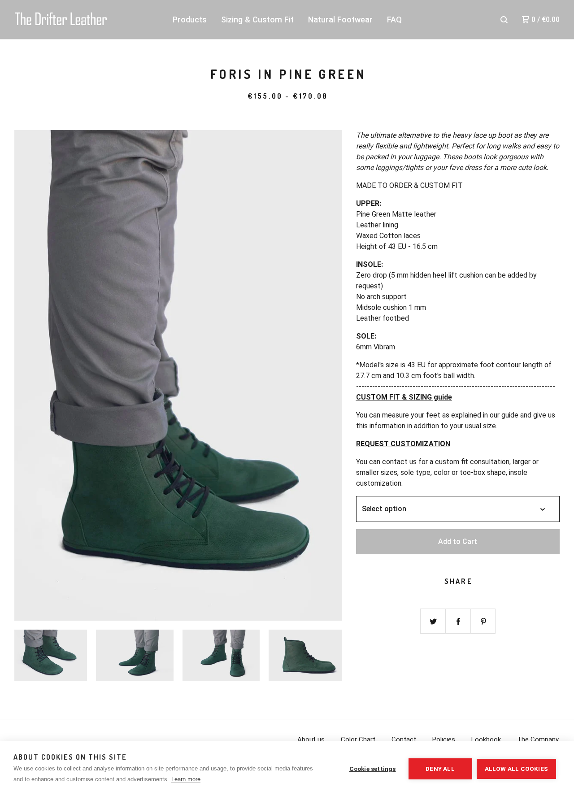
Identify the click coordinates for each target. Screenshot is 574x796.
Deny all (440, 768)
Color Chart (358, 739)
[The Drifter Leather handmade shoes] (61, 20)
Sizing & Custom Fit (257, 19)
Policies (443, 739)
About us (311, 739)
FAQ (394, 19)
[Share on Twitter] (433, 621)
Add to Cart (457, 541)
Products (190, 19)
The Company (538, 739)
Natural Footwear (340, 19)
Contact (403, 739)
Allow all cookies (516, 768)
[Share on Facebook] (458, 621)
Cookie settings (372, 768)
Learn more (185, 779)
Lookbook (486, 739)
